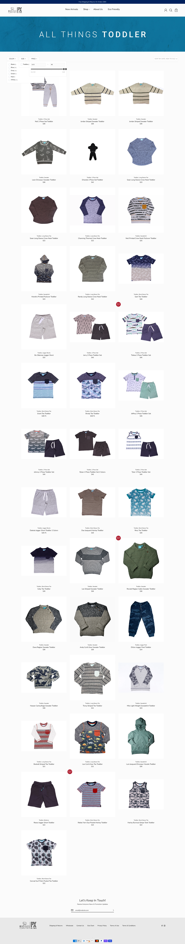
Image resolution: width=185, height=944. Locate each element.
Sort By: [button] (165, 59)
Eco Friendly (114, 9)
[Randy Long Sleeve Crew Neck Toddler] (92, 268)
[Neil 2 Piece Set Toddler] (44, 93)
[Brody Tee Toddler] (92, 385)
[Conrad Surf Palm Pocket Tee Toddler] (44, 853)
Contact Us (80, 926)
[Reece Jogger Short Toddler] (44, 794)
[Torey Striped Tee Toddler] (92, 677)
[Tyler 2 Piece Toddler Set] (141, 443)
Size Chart (90, 926)
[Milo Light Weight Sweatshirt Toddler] (141, 677)
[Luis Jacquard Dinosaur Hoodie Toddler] (141, 736)
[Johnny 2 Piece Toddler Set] (44, 443)
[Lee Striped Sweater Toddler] (92, 560)
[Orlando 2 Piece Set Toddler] (92, 151)
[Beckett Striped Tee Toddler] (44, 736)
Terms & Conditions (129, 926)
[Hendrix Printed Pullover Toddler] (44, 268)
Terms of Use (114, 926)
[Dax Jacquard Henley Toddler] (92, 502)
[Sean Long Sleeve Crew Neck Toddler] (141, 151)
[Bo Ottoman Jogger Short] (44, 327)
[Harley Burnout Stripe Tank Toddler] (141, 794)
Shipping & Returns (56, 926)
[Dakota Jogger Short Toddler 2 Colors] (44, 502)
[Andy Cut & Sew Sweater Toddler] (92, 619)
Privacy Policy (102, 926)
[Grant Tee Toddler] (44, 385)
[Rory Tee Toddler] (141, 502)
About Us (98, 9)
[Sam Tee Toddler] (141, 268)
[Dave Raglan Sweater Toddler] (44, 619)
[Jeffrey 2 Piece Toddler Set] (141, 385)
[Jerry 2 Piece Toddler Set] (92, 327)
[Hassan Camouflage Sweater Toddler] (44, 677)
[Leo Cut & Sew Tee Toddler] (92, 736)
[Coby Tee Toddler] (44, 560)
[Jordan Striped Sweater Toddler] (92, 93)
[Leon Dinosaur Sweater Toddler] (44, 151)
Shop (85, 9)
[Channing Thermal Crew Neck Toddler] (92, 210)
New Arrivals (71, 9)
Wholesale (69, 926)
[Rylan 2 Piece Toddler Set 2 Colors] (92, 443)
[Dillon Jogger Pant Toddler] (141, 619)
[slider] (66, 69)
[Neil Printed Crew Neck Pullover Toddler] (141, 210)
